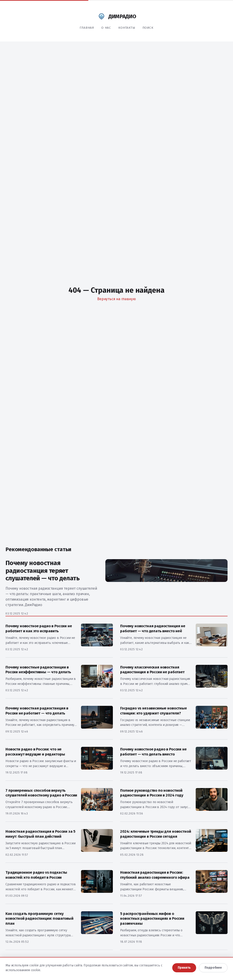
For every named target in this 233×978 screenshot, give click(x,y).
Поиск (147, 28)
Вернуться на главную (116, 299)
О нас (106, 28)
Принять (184, 968)
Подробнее (213, 968)
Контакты (126, 28)
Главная (87, 28)
